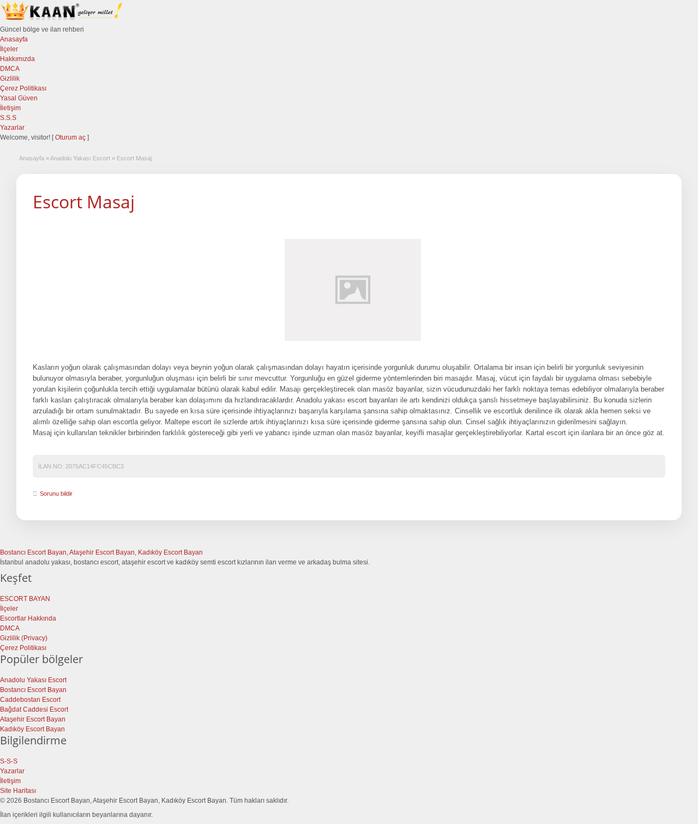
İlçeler (9, 49)
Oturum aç (71, 137)
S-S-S (8, 761)
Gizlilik (10, 78)
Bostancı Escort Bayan (33, 690)
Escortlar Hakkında (28, 618)
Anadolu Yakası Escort (80, 158)
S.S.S (8, 118)
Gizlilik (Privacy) (23, 638)
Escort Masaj (84, 201)
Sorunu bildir (56, 493)
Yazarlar (12, 127)
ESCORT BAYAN (25, 599)
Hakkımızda (17, 59)
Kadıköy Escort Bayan (32, 729)
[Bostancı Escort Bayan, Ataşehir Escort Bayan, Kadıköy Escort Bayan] (62, 19)
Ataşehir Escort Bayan (32, 719)
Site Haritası (18, 791)
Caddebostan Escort (30, 699)
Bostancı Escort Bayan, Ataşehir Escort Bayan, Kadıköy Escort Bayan (101, 552)
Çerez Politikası (23, 88)
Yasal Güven (19, 98)
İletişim (10, 108)
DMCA (10, 69)
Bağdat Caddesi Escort (34, 709)
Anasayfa (14, 39)
